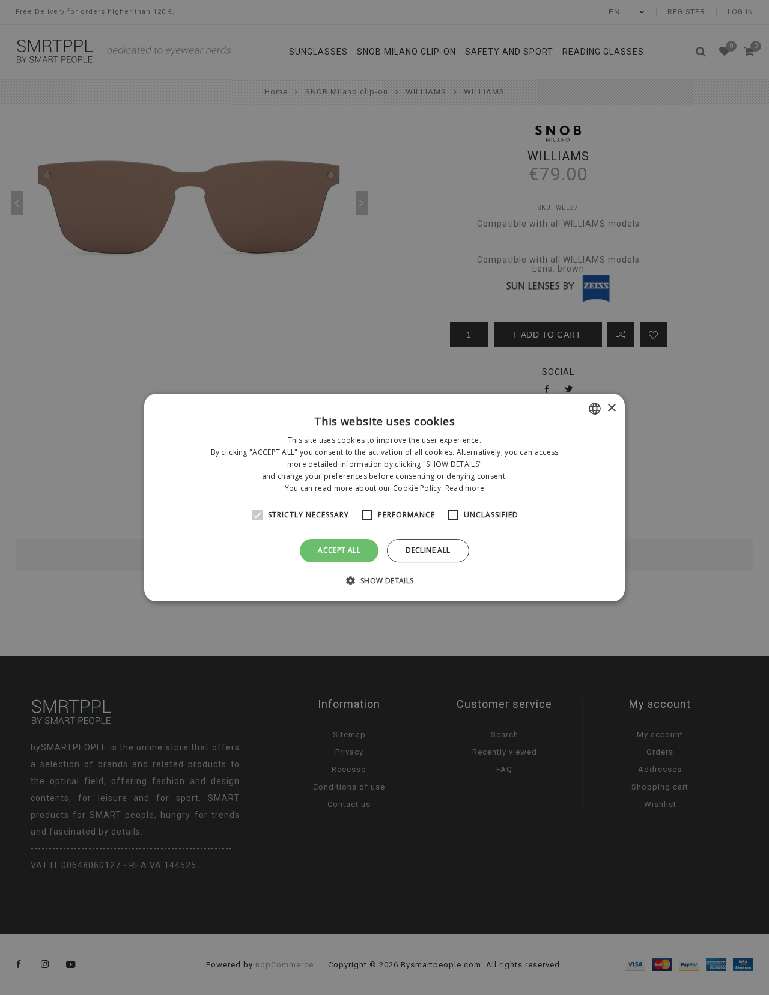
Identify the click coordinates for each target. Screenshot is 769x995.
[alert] (384, 497)
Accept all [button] (339, 550)
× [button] (611, 408)
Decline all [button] (428, 550)
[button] (384, 580)
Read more (465, 488)
